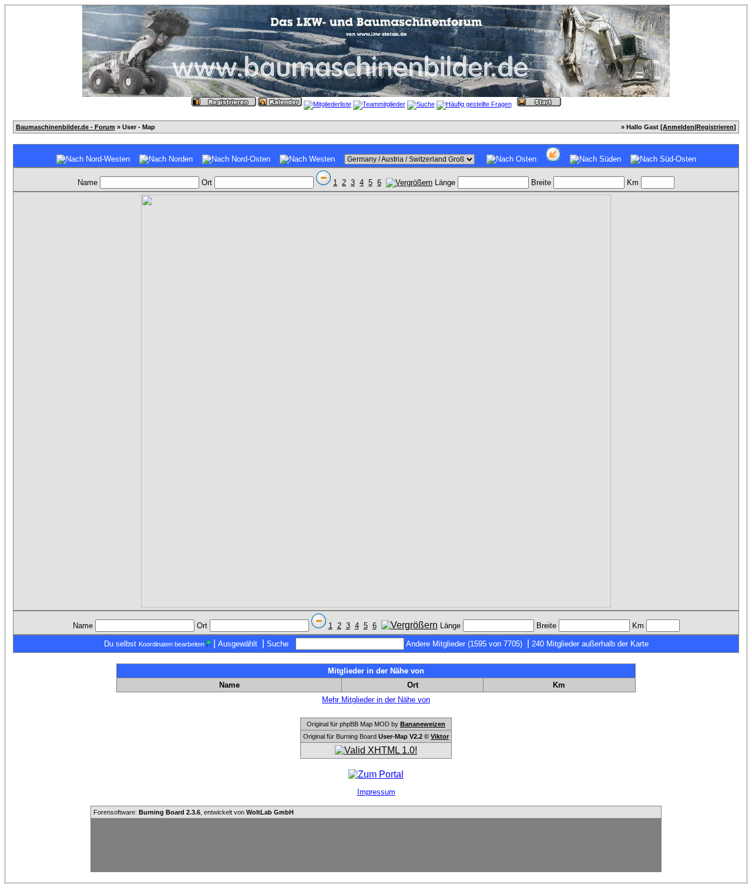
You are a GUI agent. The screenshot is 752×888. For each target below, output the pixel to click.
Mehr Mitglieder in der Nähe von (376, 699)
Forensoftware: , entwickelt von (193, 812)
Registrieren (715, 126)
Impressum (376, 792)
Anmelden (678, 126)
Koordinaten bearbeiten (171, 644)
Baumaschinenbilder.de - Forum (65, 126)
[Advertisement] (376, 845)
